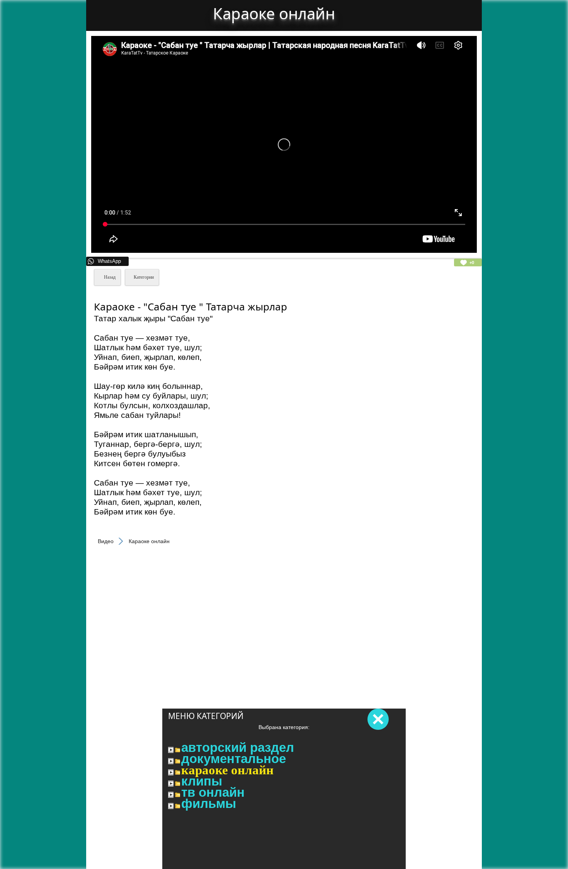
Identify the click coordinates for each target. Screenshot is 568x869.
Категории (144, 277)
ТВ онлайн (213, 792)
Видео (106, 541)
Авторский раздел (237, 747)
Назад (109, 277)
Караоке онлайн (227, 770)
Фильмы (208, 804)
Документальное (233, 759)
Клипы (201, 781)
